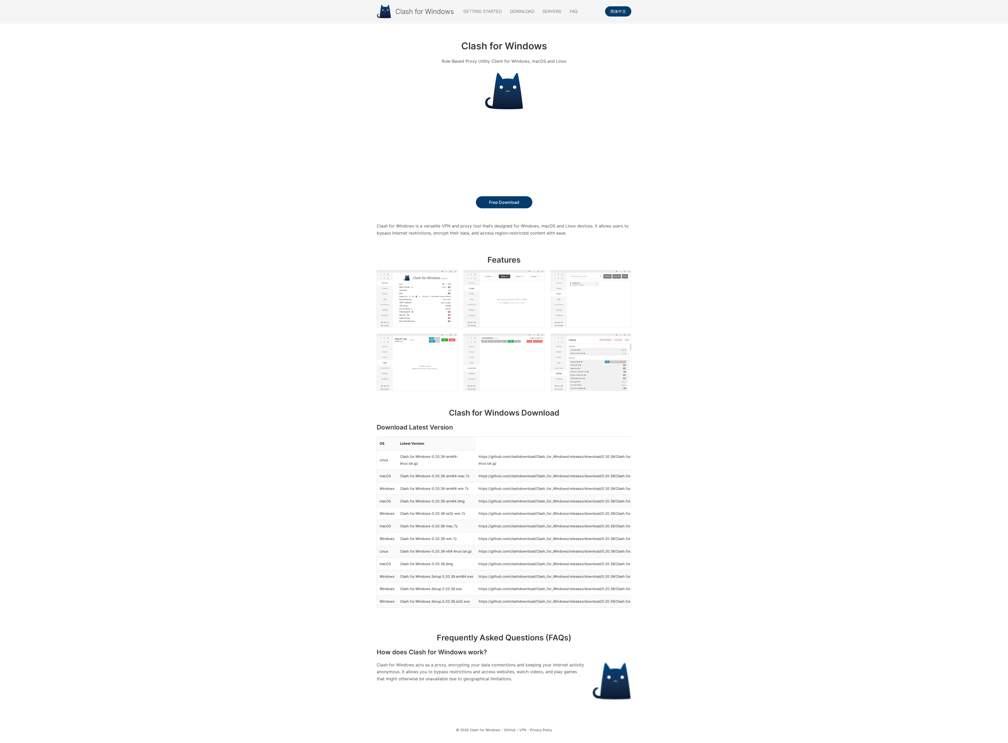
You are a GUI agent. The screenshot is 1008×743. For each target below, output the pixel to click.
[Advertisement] (504, 157)
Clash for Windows (424, 11)
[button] (618, 11)
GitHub (510, 730)
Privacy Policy (541, 730)
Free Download (504, 202)
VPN (522, 730)
